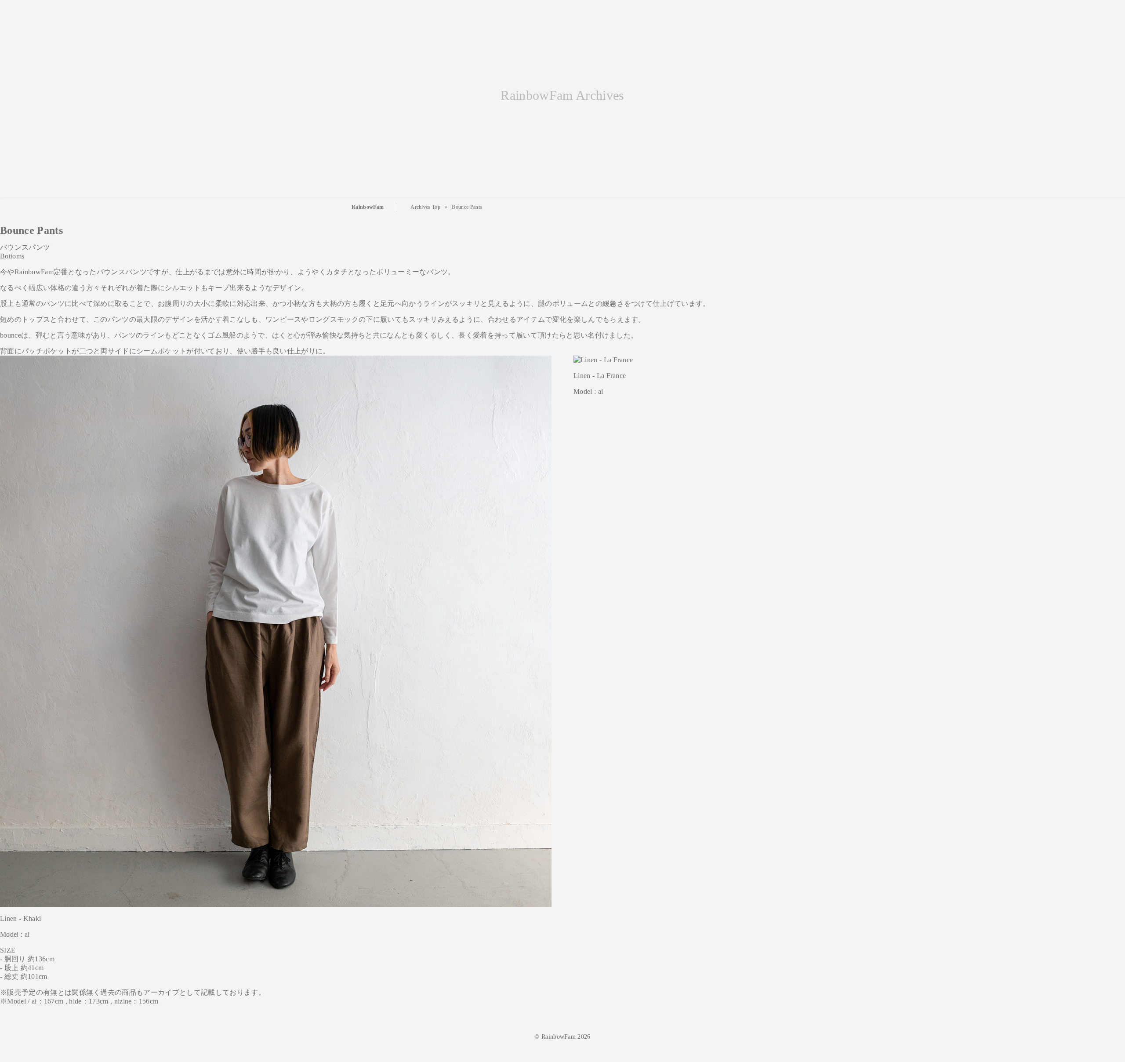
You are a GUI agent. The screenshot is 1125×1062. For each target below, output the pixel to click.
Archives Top (425, 207)
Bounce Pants (467, 207)
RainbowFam (368, 207)
